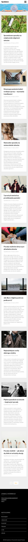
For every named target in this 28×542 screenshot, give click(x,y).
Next (16, 483)
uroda (2, 529)
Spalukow (5, 2)
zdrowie (3, 533)
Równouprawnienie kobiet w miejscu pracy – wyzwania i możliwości (14, 91)
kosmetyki (3, 523)
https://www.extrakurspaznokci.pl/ (9, 498)
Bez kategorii (4, 516)
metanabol (3, 499)
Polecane (3, 526)
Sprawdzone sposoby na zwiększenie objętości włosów (12, 37)
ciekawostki (4, 520)
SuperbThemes (21, 539)
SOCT (2, 501)
